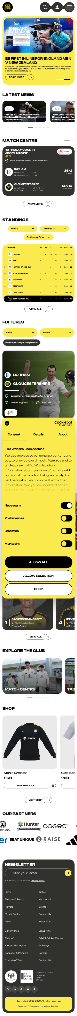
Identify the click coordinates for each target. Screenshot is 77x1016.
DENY (38, 589)
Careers (43, 952)
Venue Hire (45, 930)
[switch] (66, 518)
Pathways (44, 945)
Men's (46, 332)
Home (8, 891)
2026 (8, 332)
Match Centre (12, 914)
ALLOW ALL (38, 562)
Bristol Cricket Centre (51, 938)
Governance (12, 930)
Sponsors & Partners (16, 952)
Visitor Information (15, 945)
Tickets (43, 891)
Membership (45, 899)
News (8, 921)
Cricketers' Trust (14, 960)
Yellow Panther (51, 1006)
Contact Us (45, 960)
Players (9, 906)
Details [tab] (38, 434)
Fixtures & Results (14, 899)
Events (42, 906)
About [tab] (63, 434)
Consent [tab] (14, 434)
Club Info (10, 938)
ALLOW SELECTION (38, 576)
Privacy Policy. (38, 880)
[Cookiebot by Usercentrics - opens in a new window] (54, 423)
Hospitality (45, 921)
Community (45, 914)
